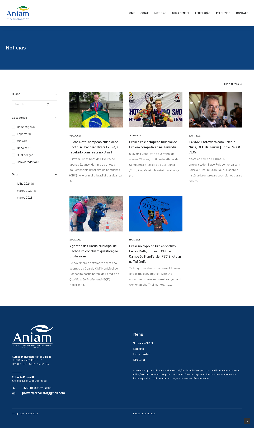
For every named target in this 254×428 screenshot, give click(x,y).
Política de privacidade (144, 413)
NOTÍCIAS (160, 13)
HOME (131, 13)
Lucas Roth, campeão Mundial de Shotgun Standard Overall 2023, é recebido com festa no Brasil (94, 147)
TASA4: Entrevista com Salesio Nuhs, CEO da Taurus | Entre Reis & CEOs (214, 147)
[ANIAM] (18, 13)
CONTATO (242, 13)
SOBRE (144, 13)
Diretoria (139, 359)
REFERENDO (223, 13)
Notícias (138, 348)
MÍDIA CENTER (181, 13)
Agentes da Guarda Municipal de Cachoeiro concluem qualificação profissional (93, 251)
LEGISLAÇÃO (202, 13)
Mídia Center (141, 354)
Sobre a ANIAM (143, 343)
